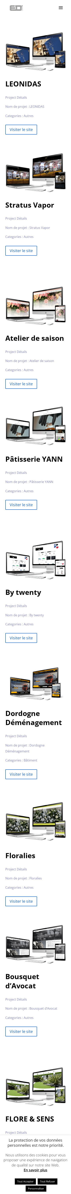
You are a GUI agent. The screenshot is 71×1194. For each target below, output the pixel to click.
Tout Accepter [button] (25, 1181)
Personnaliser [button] (36, 1188)
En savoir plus (35, 1170)
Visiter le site (21, 129)
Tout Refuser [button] (47, 1181)
